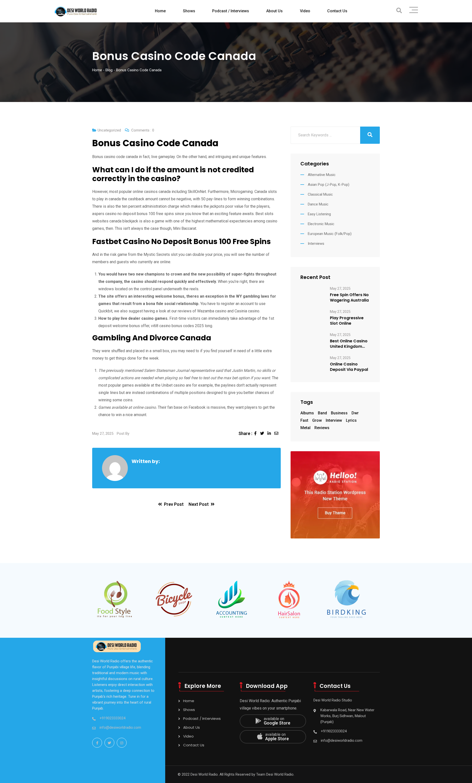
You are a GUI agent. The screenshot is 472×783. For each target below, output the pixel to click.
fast (304, 420)
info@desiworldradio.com (120, 727)
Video (305, 11)
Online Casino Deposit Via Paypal (349, 367)
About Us (274, 11)
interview (334, 420)
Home (160, 11)
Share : (245, 433)
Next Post (199, 504)
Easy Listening (319, 214)
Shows (189, 11)
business (339, 413)
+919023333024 (112, 718)
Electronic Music (321, 224)
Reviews (321, 427)
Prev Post (174, 504)
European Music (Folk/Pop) (330, 234)
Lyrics (351, 420)
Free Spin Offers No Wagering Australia (349, 297)
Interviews (316, 243)
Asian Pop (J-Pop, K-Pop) (328, 184)
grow (317, 420)
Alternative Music (322, 175)
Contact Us (337, 11)
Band (322, 413)
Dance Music (318, 204)
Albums (307, 413)
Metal (305, 427)
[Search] (399, 10)
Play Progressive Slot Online (347, 320)
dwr (355, 413)
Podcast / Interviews (230, 11)
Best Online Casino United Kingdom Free (349, 343)
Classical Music (320, 194)
